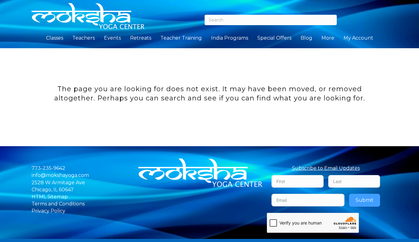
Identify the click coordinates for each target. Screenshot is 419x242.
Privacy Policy (48, 211)
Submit (365, 200)
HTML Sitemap (50, 197)
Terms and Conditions (58, 204)
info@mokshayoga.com (60, 175)
